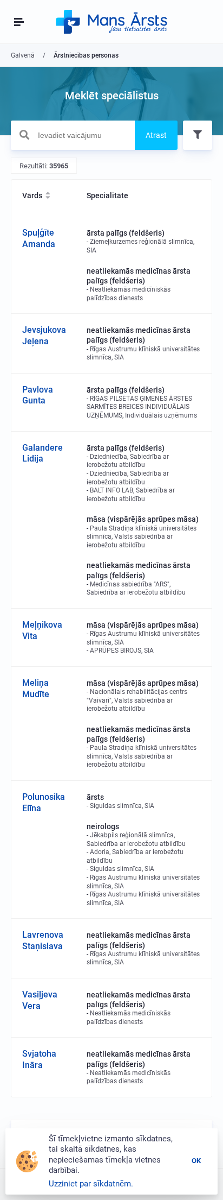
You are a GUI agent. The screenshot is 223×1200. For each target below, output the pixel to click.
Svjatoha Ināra (39, 1059)
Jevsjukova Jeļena (44, 335)
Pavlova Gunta (37, 395)
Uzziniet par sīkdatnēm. (91, 1184)
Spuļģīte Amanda (38, 238)
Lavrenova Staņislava (42, 940)
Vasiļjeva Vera (39, 1000)
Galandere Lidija (42, 453)
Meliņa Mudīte (35, 688)
